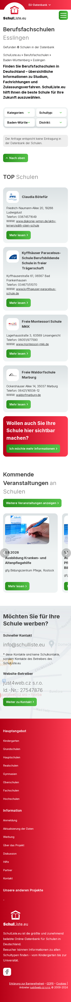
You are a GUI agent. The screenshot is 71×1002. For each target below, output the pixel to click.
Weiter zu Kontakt (18, 702)
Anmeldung (10, 820)
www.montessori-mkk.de (32, 344)
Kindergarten (11, 740)
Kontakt (8, 878)
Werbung (8, 837)
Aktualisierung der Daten (18, 828)
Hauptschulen (11, 757)
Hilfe (6, 862)
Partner (7, 870)
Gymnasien (10, 774)
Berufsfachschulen (36, 55)
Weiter (66, 553)
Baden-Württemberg (16, 60)
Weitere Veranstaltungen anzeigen (31, 503)
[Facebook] (7, 972)
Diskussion (10, 853)
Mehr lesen (17, 235)
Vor (4, 553)
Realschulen (10, 765)
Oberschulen (11, 782)
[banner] (14, 11)
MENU (63, 15)
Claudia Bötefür (35, 197)
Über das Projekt (13, 845)
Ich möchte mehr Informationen (32, 448)
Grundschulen (11, 749)
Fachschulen (11, 790)
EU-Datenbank (38, 4)
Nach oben (17, 158)
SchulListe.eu (12, 55)
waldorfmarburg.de (28, 395)
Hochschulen (11, 799)
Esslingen (39, 60)
